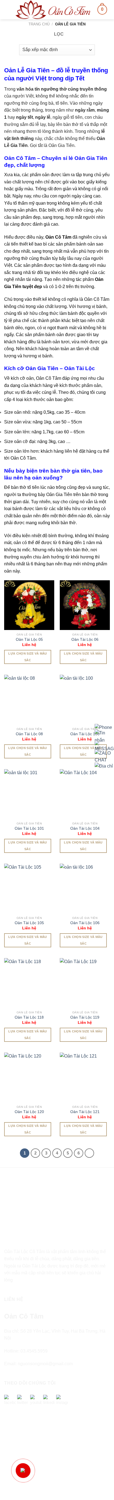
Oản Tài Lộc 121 (85, 1112)
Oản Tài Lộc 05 (29, 639)
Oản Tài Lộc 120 (29, 1112)
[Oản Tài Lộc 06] (85, 605)
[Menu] (7, 9)
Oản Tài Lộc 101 (29, 828)
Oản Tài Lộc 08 (29, 734)
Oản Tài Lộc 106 (85, 923)
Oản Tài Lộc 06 (85, 639)
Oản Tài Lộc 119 (84, 1017)
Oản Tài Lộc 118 (29, 1017)
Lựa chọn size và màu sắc (27, 657)
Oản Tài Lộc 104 (85, 828)
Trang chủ (39, 24)
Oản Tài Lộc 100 (85, 734)
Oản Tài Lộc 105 (29, 923)
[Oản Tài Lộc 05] (29, 605)
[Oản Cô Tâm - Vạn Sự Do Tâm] (52, 9)
